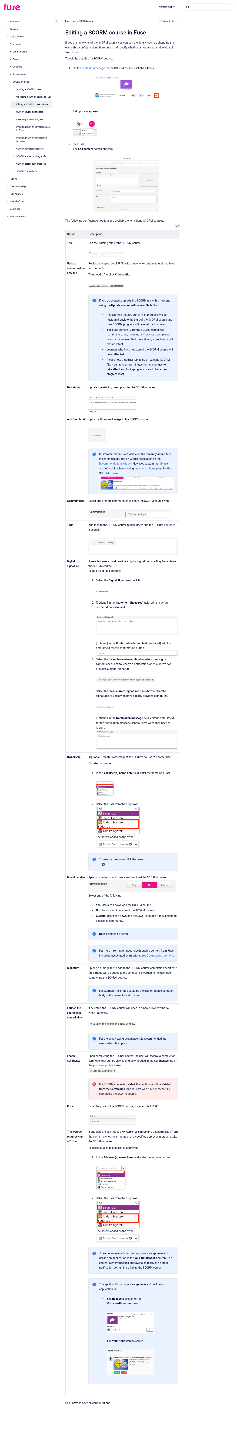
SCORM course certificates (29, 112)
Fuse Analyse (16, 194)
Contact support (167, 6)
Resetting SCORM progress (29, 119)
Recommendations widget (115, 463)
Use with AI (168, 21)
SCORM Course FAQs (26, 171)
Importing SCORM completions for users (31, 139)
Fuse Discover (16, 36)
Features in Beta (17, 216)
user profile (105, 1065)
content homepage (93, 68)
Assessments (20, 74)
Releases (14, 21)
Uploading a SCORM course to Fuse (33, 96)
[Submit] (188, 7)
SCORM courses (21, 81)
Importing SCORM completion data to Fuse (33, 129)
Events (16, 59)
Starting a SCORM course (28, 89)
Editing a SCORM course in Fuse (32, 104)
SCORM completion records (30, 148)
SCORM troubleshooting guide (31, 156)
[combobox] (208, 7)
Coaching (17, 66)
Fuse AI (13, 179)
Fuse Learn (15, 44)
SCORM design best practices (31, 163)
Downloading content (160, 955)
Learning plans (20, 51)
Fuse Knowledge (17, 186)
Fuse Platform (16, 201)
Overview (14, 29)
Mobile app (14, 209)
